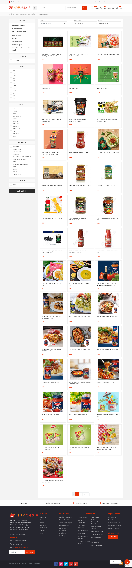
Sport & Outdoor (96, 537)
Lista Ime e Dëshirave (114, 525)
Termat (24, 563)
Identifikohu (110, 2)
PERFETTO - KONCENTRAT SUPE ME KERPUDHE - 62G (50, 448)
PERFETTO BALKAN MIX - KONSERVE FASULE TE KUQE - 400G (52, 481)
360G (14, 83)
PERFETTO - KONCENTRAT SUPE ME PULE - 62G (79, 448)
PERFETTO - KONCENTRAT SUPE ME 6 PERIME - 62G (108, 415)
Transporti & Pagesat (65, 523)
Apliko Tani (113, 537)
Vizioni (42, 520)
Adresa (42, 536)
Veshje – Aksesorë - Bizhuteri (84, 537)
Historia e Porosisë (114, 523)
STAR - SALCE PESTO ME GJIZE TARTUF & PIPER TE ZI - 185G (52, 186)
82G (14, 71)
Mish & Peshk (16, 35)
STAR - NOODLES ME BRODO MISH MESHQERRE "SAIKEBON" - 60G (50, 153)
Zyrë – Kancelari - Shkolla (96, 528)
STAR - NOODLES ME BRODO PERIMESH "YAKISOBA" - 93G (79, 87)
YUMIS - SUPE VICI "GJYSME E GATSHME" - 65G (52, 284)
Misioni (42, 523)
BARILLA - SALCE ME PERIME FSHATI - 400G (79, 349)
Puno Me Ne (43, 530)
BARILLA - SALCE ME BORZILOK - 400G (78, 415)
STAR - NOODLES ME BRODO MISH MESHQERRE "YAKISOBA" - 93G (78, 120)
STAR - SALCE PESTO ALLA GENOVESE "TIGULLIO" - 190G (78, 55)
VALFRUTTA (16, 134)
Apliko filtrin (22, 191)
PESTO (15, 166)
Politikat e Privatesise (65, 517)
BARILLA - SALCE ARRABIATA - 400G (50, 415)
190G (14, 73)
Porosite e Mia (112, 520)
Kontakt (42, 533)
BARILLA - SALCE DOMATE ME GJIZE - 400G (107, 316)
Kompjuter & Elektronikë (81, 521)
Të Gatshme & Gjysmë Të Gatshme (21, 49)
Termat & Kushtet (64, 520)
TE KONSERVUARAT (42, 14)
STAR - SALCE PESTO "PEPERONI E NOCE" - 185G (80, 186)
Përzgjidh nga (78, 20)
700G (14, 88)
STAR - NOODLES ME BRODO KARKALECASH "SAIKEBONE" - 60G (53, 87)
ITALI (14, 184)
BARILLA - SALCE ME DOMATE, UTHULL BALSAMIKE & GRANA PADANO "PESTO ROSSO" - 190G (106, 284)
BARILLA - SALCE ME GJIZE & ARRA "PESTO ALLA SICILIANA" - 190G (52, 317)
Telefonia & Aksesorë (81, 526)
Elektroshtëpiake (83, 517)
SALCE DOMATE (17, 151)
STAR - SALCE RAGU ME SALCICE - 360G (79, 152)
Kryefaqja (11, 14)
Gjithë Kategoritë (21, 14)
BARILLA (15, 121)
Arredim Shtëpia (83, 530)
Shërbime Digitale (96, 545)
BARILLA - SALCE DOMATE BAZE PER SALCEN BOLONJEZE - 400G (80, 382)
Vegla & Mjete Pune (97, 531)
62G (14, 96)
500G (14, 98)
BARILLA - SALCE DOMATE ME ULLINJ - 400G (107, 349)
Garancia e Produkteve (63, 529)
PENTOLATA (16, 129)
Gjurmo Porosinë (100, 2)
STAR (14, 109)
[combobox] (73, 8)
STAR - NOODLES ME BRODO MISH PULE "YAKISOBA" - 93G (52, 120)
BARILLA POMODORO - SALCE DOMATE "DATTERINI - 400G (51, 350)
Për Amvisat (81, 533)
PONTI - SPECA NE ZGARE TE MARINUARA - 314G (107, 218)
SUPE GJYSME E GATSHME (20, 164)
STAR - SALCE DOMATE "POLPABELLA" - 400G (108, 54)
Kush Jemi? (43, 517)
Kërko (41, 20)
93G (14, 81)
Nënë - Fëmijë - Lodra (95, 518)
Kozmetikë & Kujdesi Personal (84, 543)
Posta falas (16, 60)
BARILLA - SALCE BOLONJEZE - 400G (51, 382)
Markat (100, 20)
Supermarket (31, 14)
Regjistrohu (120, 2)
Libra (92, 540)
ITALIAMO (16, 126)
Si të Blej (62, 536)
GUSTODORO (17, 116)
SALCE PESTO (17, 149)
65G (14, 93)
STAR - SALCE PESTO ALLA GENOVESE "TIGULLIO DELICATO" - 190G (106, 186)
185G (14, 86)
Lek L (19, 2)
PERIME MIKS (17, 174)
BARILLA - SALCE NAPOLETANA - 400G (106, 382)
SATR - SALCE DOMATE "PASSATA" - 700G (52, 218)
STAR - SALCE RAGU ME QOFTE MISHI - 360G (108, 152)
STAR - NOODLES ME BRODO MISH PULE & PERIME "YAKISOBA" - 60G (107, 87)
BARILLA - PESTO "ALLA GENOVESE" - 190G (80, 316)
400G (14, 76)
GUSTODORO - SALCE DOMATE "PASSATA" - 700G (108, 251)
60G (14, 78)
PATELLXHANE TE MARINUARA (22, 156)
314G (14, 91)
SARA (14, 136)
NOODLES (16, 146)
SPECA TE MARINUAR (19, 159)
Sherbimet (62, 533)
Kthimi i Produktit (64, 525)
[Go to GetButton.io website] (127, 566)
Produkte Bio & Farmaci (95, 523)
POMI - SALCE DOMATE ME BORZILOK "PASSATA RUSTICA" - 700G (78, 251)
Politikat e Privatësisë (34, 563)
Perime (14, 38)
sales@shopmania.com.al (20, 547)
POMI (14, 114)
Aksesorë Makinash (97, 534)
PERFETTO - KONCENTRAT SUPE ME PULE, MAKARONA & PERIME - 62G (107, 448)
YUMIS (15, 119)
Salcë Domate (17, 41)
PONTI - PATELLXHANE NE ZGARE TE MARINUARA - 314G (78, 218)
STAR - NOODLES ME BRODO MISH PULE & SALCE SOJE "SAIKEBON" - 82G (52, 55)
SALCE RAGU (16, 154)
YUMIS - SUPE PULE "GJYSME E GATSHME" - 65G (80, 284)
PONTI (15, 111)
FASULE (15, 169)
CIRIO (14, 131)
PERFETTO (16, 124)
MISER (15, 172)
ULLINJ (14, 162)
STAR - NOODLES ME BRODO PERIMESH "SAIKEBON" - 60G (107, 120)
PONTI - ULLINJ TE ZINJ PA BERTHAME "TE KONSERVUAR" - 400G (52, 251)
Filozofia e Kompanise (43, 526)
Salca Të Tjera (17, 45)
